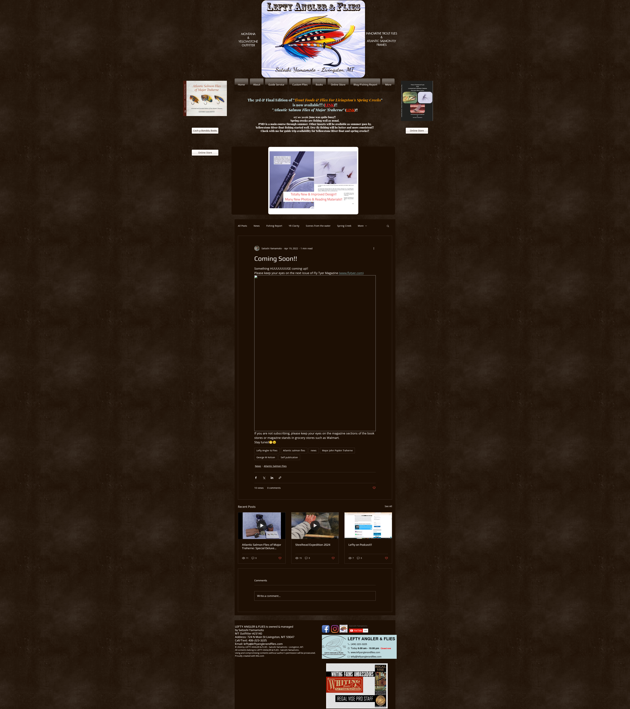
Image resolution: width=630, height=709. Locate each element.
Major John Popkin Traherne (337, 450)
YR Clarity (294, 225)
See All (388, 506)
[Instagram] (335, 629)
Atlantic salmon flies (294, 450)
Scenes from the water (318, 225)
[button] (387, 226)
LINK (329, 104)
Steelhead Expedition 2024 (312, 544)
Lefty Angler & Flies (266, 450)
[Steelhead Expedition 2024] (315, 525)
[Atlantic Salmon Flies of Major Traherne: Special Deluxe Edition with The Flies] (261, 525)
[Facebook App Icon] (325, 629)
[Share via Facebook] (255, 477)
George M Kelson (265, 457)
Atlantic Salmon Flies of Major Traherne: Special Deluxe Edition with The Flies (261, 546)
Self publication (289, 457)
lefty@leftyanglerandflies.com (263, 643)
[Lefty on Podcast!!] (368, 525)
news (313, 450)
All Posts (242, 225)
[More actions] (374, 248)
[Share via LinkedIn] (271, 477)
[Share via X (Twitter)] (263, 477)
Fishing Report (274, 225)
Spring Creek (344, 225)
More (361, 225)
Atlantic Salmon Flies (275, 466)
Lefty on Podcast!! (360, 544)
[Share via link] (280, 477)
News (257, 225)
